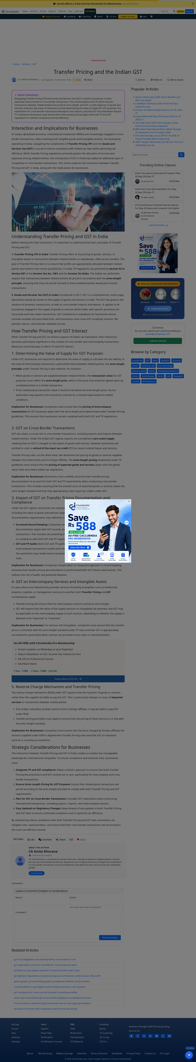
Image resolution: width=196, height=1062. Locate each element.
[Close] (129, 501)
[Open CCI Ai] (189, 1055)
